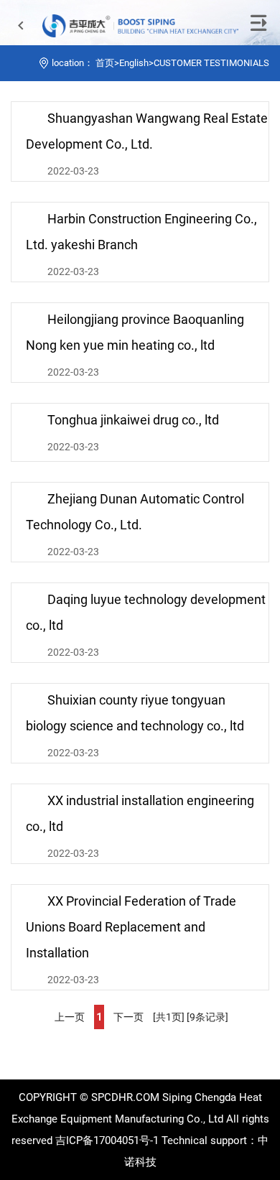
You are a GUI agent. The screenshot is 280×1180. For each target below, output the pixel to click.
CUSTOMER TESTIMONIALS (211, 62)
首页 (104, 62)
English (134, 62)
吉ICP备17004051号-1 (107, 1140)
